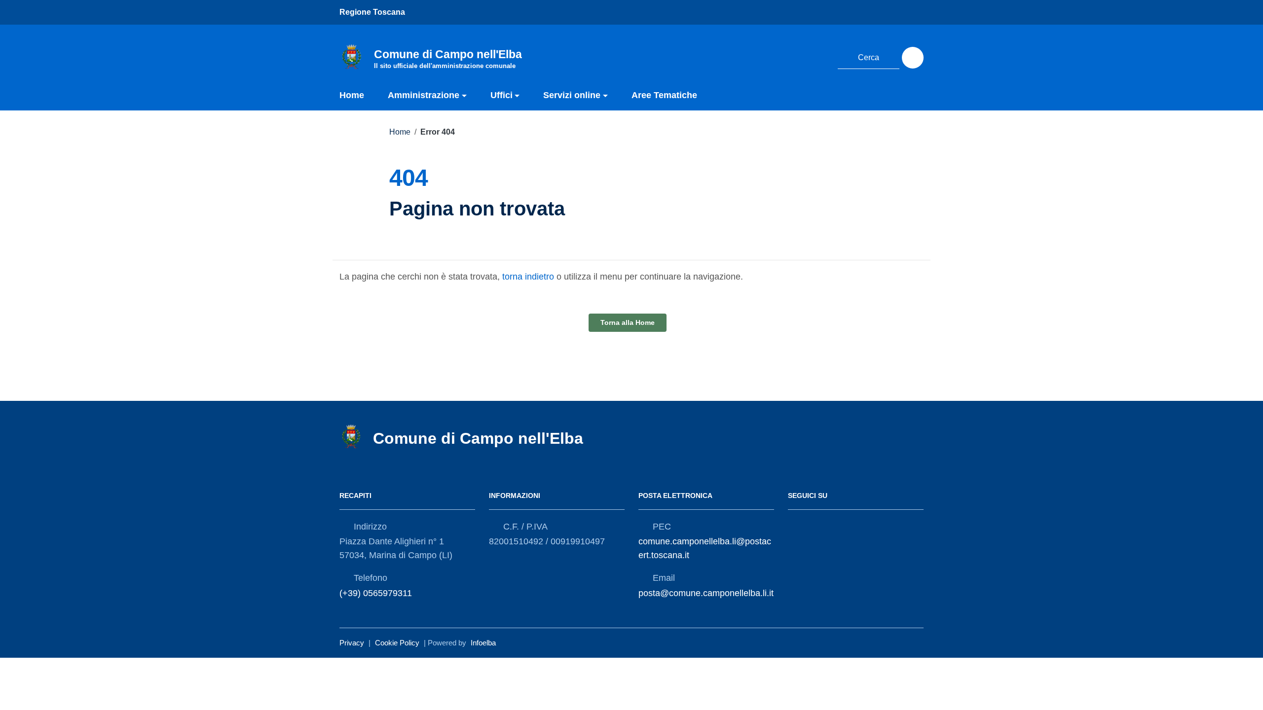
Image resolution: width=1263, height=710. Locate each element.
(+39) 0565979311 (375, 593)
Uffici (501, 95)
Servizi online (571, 95)
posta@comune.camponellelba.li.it (706, 593)
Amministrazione (423, 95)
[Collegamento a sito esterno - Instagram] (818, 56)
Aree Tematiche (664, 95)
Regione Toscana (372, 12)
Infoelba (483, 643)
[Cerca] (913, 58)
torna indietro (528, 277)
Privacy (351, 643)
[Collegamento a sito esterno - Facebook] (800, 56)
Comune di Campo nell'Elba (478, 438)
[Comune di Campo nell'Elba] (351, 56)
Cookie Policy (397, 643)
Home (351, 95)
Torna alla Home (627, 322)
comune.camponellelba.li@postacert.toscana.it (704, 548)
